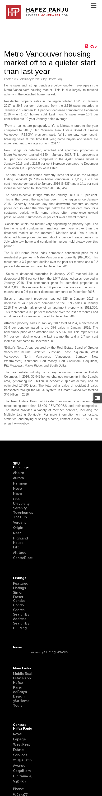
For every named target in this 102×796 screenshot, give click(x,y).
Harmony (20, 483)
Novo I (18, 488)
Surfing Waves (56, 652)
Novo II (18, 494)
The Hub (20, 517)
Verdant (19, 522)
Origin (18, 528)
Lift (16, 547)
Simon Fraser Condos (19, 597)
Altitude (19, 553)
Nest (17, 533)
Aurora (18, 478)
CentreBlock (23, 558)
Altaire (18, 473)
